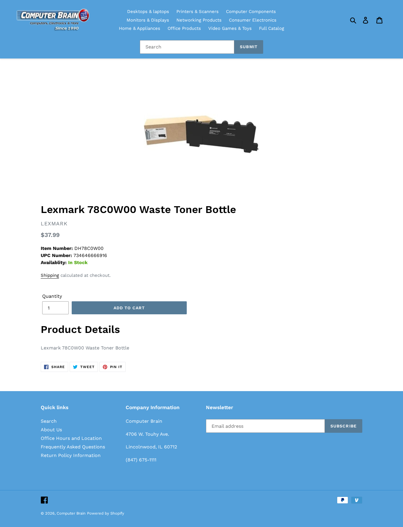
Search (49, 421)
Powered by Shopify (105, 513)
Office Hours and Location (71, 438)
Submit (249, 46)
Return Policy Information (71, 455)
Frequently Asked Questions (73, 447)
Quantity (52, 296)
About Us (51, 429)
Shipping (50, 275)
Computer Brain (71, 513)
